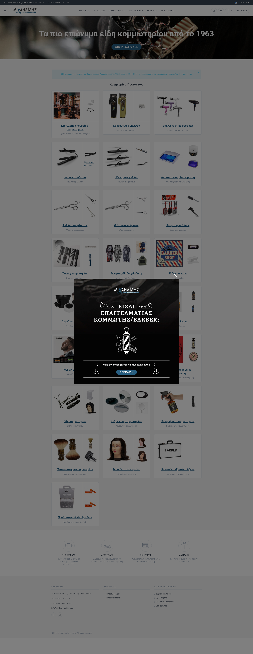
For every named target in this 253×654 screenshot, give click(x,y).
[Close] (175, 274)
